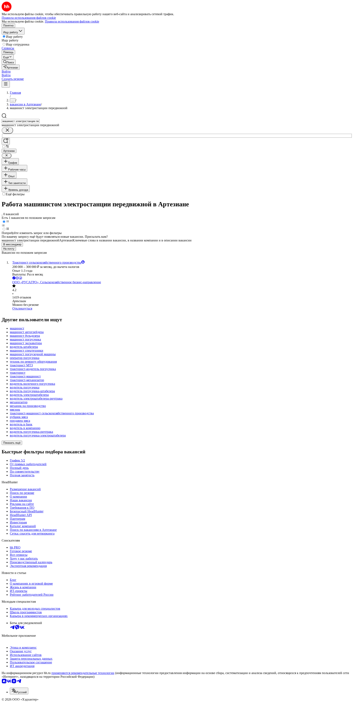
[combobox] (21, 121)
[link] (9, 62)
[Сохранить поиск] (6, 141)
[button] (6, 71)
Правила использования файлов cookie (72, 21)
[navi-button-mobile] (6, 84)
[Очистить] (7, 130)
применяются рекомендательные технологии (82, 673)
